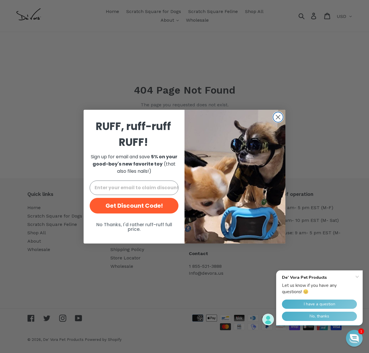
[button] (354, 338)
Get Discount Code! (134, 206)
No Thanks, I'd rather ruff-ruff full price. (134, 227)
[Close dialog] (278, 117)
